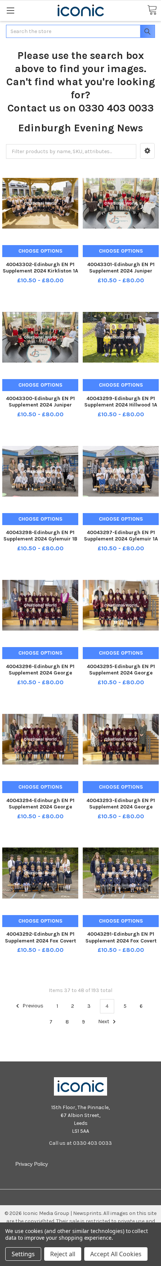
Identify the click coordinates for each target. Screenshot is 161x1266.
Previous (32, 1006)
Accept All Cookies (116, 1254)
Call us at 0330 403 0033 (80, 1143)
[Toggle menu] (10, 10)
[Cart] (152, 10)
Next (104, 1022)
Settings (23, 1254)
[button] (147, 151)
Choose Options (40, 251)
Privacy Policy (31, 1164)
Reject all (62, 1254)
